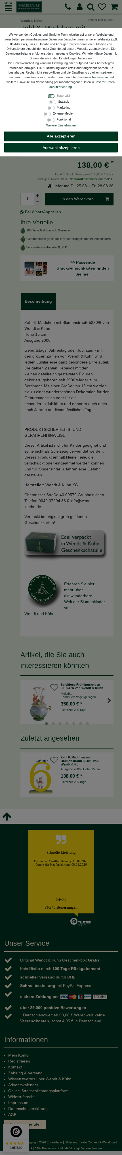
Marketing (63, 107)
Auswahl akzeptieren (61, 147)
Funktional (63, 119)
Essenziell (63, 95)
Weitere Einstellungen (61, 125)
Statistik (63, 101)
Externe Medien (63, 113)
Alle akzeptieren (61, 136)
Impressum (100, 77)
